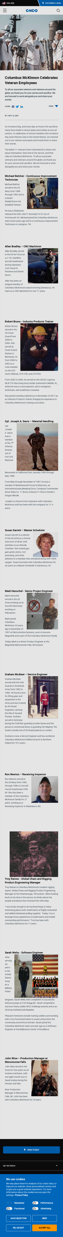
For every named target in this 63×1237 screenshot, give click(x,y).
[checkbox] (9, 1202)
